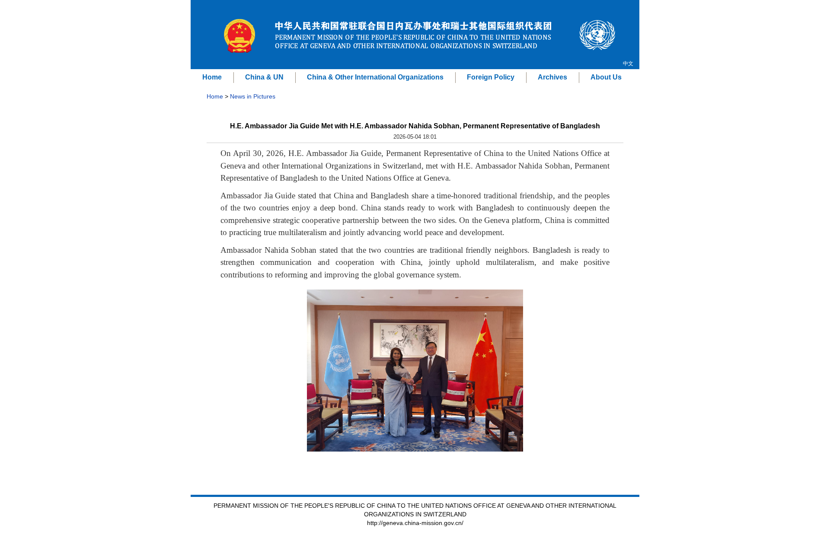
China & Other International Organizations (375, 77)
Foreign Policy (490, 77)
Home (212, 77)
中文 (628, 63)
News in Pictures (252, 96)
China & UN (264, 77)
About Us (606, 77)
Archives (552, 77)
